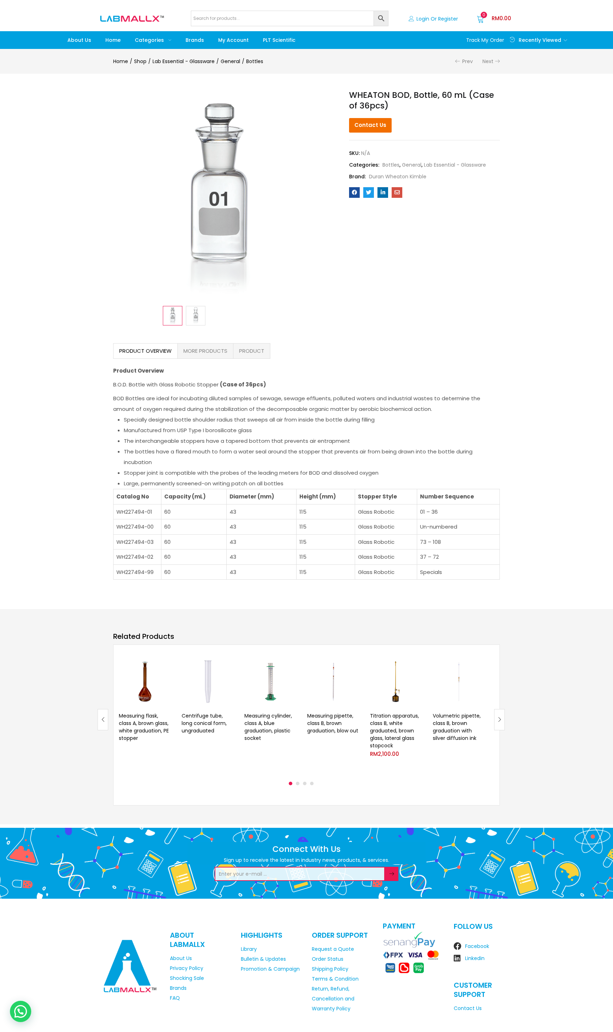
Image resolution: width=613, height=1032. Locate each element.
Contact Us (370, 125)
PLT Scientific (279, 40)
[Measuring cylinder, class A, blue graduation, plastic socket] (270, 681)
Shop (140, 61)
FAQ (175, 998)
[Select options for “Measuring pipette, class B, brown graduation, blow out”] (353, 664)
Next (487, 61)
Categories (150, 40)
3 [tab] (304, 783)
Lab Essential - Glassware (184, 61)
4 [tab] (312, 783)
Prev (467, 61)
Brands (195, 40)
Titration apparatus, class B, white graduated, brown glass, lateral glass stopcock (394, 730)
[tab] (145, 351)
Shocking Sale (187, 978)
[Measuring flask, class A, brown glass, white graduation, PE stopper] (145, 681)
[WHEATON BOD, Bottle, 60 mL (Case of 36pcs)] (354, 192)
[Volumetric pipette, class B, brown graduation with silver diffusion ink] (458, 681)
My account (233, 40)
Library (249, 949)
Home (113, 40)
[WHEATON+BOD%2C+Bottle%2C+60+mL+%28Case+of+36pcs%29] (368, 192)
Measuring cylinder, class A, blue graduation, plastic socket (268, 727)
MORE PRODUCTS (205, 351)
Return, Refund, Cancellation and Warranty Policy (333, 998)
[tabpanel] (145, 714)
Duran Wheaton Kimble (397, 176)
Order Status (327, 959)
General (230, 61)
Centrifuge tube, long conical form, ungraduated (204, 723)
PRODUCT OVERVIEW (145, 351)
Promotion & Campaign (270, 968)
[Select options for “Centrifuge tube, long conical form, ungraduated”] (228, 664)
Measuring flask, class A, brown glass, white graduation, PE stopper (144, 727)
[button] (494, 18)
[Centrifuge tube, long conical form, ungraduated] (207, 681)
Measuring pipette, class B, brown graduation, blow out (332, 723)
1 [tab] (290, 783)
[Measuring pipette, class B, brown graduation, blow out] (333, 681)
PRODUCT (251, 351)
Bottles (254, 61)
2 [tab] (297, 783)
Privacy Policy (186, 968)
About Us (79, 40)
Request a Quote (333, 949)
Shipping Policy (330, 968)
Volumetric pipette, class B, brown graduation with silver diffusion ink (457, 727)
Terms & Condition (335, 978)
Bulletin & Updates (263, 959)
